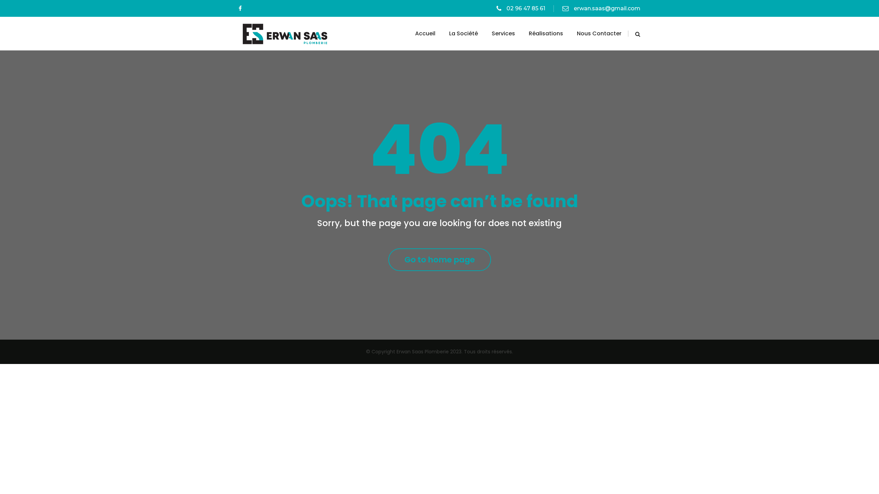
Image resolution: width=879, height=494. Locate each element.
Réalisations (546, 33)
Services (503, 33)
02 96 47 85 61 (525, 8)
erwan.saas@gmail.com (607, 8)
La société (463, 33)
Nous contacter (599, 33)
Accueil (425, 33)
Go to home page (439, 259)
